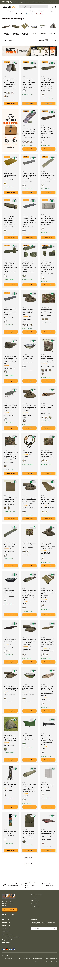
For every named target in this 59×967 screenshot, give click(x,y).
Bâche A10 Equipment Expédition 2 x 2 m (28, 544)
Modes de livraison (7, 934)
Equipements (31, 11)
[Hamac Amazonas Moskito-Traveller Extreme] (11, 579)
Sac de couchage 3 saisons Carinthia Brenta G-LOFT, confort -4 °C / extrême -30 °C (48, 545)
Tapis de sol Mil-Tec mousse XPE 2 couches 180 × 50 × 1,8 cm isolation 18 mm (29, 175)
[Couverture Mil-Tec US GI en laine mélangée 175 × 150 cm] (11, 162)
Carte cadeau (17, 2)
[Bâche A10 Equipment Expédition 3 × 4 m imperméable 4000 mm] (48, 298)
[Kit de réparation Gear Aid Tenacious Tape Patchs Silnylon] (48, 773)
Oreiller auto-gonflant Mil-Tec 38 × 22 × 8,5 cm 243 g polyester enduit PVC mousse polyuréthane (48, 593)
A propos (33, 898)
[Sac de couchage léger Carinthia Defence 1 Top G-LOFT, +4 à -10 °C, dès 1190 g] (29, 394)
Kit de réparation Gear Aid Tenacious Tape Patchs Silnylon (47, 786)
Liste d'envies (6, 922)
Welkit (7, 955)
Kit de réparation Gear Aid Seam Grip (10, 785)
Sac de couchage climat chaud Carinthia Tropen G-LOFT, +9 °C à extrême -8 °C (29, 641)
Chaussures (9, 11)
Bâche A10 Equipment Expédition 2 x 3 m (47, 453)
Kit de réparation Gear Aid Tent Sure (10, 832)
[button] (55, 6)
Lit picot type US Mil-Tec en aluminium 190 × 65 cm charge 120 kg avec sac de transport (11, 408)
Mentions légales (8, 958)
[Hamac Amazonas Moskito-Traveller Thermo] (29, 345)
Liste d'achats (26, 2)
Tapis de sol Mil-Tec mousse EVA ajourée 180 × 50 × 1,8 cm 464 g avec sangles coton (48, 219)
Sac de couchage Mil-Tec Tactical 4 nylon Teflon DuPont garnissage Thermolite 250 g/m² (29, 265)
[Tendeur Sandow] (29, 441)
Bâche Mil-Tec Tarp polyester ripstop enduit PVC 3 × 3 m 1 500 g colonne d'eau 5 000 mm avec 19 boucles (10, 82)
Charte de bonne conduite (38, 958)
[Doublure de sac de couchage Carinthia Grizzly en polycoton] (29, 820)
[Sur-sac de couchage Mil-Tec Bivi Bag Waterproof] (48, 394)
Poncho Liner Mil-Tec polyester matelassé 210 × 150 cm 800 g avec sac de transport (47, 359)
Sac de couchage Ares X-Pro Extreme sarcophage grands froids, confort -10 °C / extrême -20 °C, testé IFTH (29, 594)
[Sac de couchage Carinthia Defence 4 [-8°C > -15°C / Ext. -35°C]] (29, 298)
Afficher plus (29, 863)
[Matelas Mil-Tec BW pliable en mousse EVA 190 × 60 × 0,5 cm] (11, 532)
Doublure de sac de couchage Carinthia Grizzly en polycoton (28, 833)
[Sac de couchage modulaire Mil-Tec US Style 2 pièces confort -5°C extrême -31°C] (29, 68)
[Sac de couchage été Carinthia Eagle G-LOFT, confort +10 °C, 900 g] (11, 675)
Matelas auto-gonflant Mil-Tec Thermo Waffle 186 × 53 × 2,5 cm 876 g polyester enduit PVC (48, 500)
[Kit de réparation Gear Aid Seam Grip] (11, 773)
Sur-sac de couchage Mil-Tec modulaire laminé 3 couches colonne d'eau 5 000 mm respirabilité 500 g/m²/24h (47, 690)
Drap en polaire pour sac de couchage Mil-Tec (10, 641)
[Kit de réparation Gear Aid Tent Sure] (11, 820)
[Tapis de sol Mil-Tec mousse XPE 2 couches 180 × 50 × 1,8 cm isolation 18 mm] (29, 162)
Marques (45, 2)
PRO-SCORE (6, 943)
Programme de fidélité (8, 940)
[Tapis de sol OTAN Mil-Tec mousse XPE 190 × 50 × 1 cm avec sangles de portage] (11, 298)
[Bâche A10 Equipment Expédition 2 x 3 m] (48, 441)
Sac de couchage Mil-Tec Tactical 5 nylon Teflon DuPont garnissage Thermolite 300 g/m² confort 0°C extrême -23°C (47, 266)
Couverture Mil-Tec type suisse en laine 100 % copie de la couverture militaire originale (48, 834)
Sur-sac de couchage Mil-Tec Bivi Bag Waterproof (47, 407)
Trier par (4, 40)
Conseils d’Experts (36, 906)
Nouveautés (29, 14)
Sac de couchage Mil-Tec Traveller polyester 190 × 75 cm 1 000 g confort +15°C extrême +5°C (47, 642)
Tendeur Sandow (27, 452)
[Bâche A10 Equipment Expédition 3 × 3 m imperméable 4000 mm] (11, 487)
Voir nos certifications (9, 909)
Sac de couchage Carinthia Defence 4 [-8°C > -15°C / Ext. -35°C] (28, 311)
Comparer (41, 40)
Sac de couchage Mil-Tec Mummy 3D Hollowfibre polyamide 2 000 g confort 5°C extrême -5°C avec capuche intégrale (47, 83)
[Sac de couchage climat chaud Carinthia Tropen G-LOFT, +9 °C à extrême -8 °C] (29, 628)
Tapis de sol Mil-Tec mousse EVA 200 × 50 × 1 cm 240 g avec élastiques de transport (48, 175)
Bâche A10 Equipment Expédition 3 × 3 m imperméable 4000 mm (10, 499)
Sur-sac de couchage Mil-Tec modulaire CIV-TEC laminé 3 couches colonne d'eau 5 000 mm (29, 131)
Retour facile (5, 931)
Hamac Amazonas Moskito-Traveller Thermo (27, 358)
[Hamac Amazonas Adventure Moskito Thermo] (29, 675)
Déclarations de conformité (51, 961)
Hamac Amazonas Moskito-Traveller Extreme (9, 592)
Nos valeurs (34, 904)
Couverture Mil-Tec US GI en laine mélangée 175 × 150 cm (10, 175)
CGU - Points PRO (26, 958)
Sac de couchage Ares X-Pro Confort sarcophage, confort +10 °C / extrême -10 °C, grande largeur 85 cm (29, 787)
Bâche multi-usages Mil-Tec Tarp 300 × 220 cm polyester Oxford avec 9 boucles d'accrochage (11, 455)
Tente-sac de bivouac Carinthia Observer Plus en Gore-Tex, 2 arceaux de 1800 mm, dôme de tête (10, 360)
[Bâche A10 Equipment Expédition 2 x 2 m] (29, 532)
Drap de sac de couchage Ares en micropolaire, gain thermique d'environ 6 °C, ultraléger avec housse (47, 739)
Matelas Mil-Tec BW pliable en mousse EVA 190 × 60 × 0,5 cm (10, 544)
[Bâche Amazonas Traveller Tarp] (29, 724)
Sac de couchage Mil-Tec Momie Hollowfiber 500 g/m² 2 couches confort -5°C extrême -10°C (48, 131)
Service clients (6, 925)
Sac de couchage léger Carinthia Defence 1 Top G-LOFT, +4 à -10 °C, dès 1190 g (29, 408)
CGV (15, 958)
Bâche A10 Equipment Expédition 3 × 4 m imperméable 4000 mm (48, 311)
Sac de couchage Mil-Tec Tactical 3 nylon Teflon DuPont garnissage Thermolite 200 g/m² (10, 265)
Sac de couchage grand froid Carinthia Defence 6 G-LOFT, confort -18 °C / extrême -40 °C (29, 500)
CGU (20, 958)
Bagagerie (41, 11)
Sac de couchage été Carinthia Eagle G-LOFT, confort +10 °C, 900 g (11, 688)
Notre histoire (34, 901)
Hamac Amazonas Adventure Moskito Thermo (27, 688)
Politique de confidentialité (51, 958)
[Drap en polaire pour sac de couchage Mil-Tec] (11, 628)
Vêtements (20, 11)
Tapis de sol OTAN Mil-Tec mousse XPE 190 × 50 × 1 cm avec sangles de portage (10, 311)
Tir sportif (19, 14)
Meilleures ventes (36, 2)
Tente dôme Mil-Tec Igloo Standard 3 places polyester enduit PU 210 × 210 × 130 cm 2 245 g (11, 737)
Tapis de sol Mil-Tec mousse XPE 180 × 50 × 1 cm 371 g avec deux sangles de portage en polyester (29, 220)
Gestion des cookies (39, 961)
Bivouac (50, 11)
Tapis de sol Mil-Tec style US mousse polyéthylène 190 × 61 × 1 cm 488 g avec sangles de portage (10, 220)
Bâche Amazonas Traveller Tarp (27, 736)
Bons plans (39, 14)
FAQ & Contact (53, 2)
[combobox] (33, 6)
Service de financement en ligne (11, 937)
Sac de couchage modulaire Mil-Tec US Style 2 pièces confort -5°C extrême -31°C (28, 81)
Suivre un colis (6, 928)
